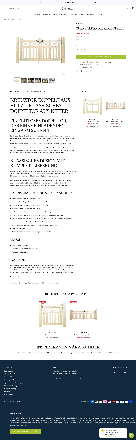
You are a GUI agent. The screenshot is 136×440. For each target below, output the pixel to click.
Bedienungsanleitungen (11, 380)
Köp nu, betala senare (51, 283)
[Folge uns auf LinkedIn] (129, 372)
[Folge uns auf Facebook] (114, 372)
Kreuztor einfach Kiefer (92, 121)
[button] (131, 435)
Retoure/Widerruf (9, 374)
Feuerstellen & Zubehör (60, 14)
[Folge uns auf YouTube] (124, 372)
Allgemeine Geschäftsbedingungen (14, 383)
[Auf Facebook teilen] (81, 71)
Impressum (7, 391)
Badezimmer (46, 14)
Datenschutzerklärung (10, 386)
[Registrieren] (81, 378)
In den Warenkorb (92, 126)
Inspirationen (90, 14)
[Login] (127, 8)
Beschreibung (15, 92)
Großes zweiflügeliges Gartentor (115, 121)
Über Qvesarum (8, 394)
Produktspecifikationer (36, 92)
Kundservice (17, 283)
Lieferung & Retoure (10, 377)
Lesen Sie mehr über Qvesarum (26, 431)
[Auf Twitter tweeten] (87, 71)
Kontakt (99, 14)
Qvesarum (79, 23)
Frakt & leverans (33, 283)
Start (5, 19)
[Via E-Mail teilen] (90, 71)
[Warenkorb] (131, 8)
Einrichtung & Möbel (77, 14)
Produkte (37, 14)
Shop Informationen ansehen (85, 67)
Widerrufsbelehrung (10, 388)
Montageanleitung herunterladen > (20, 277)
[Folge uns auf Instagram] (119, 372)
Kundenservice (8, 371)
